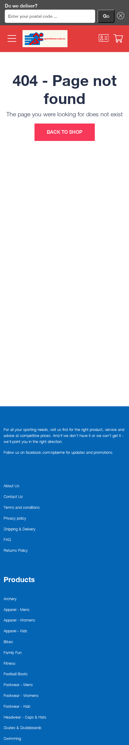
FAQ (7, 539)
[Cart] (118, 38)
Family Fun (13, 652)
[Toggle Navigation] (11, 38)
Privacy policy (15, 518)
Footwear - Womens (21, 695)
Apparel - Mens (16, 609)
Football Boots (16, 673)
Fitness (9, 663)
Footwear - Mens (18, 684)
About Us (11, 485)
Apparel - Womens (19, 620)
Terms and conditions (22, 507)
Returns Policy (16, 550)
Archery (10, 598)
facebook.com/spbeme (45, 452)
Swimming (12, 738)
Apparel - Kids (15, 630)
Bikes (8, 641)
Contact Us (13, 496)
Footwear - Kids (17, 706)
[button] (119, 16)
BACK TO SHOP (64, 132)
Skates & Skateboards (22, 727)
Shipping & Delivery (19, 529)
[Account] (103, 38)
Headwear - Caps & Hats (25, 717)
